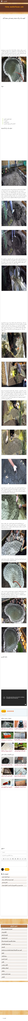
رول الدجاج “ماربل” (6, 877)
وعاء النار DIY (4, 882)
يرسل (7, 869)
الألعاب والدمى (5, 965)
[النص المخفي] (25, 859)
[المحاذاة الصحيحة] (18, 859)
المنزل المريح (4, 959)
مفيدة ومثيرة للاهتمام (6, 944)
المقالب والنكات (5, 968)
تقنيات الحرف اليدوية (6, 974)
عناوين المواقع (14, 926)
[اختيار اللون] (23, 859)
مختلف (3, 971)
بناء (10, 51)
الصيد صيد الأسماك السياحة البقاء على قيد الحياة (12, 950)
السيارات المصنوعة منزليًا (7, 929)
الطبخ (3, 953)
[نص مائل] (6, 859)
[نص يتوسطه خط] (10, 859)
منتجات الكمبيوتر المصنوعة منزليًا (8, 941)
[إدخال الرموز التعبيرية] (20, 859)
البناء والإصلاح (4, 938)
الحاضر (3, 977)
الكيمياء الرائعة (5, 935)
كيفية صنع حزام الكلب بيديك (7, 879)
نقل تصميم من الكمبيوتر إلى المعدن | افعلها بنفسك (12, 885)
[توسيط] (15, 859)
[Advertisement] (14, 33)
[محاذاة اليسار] (13, 859)
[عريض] (4, 859)
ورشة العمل (4, 956)
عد (4, 711)
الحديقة (3, 947)
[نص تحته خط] (8, 859)
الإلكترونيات (4, 932)
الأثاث (3, 962)
